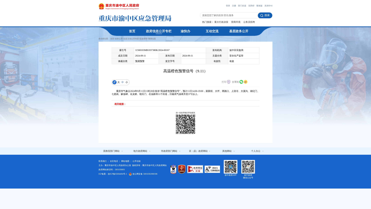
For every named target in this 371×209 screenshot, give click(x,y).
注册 (234, 6)
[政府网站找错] (195, 169)
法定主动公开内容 (131, 39)
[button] (226, 82)
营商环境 (235, 22)
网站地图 (125, 161)
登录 (228, 6)
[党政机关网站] (182, 169)
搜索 (267, 15)
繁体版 (259, 6)
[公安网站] (173, 169)
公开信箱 (136, 161)
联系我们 (103, 161)
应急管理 (143, 39)
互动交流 (212, 31)
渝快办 (185, 31)
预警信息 (152, 39)
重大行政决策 (221, 22)
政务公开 (119, 39)
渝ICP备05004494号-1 (117, 174)
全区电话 (114, 161)
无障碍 (251, 6)
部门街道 (242, 6)
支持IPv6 (268, 6)
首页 (132, 31)
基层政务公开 (238, 31)
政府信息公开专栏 (159, 31)
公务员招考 (249, 22)
